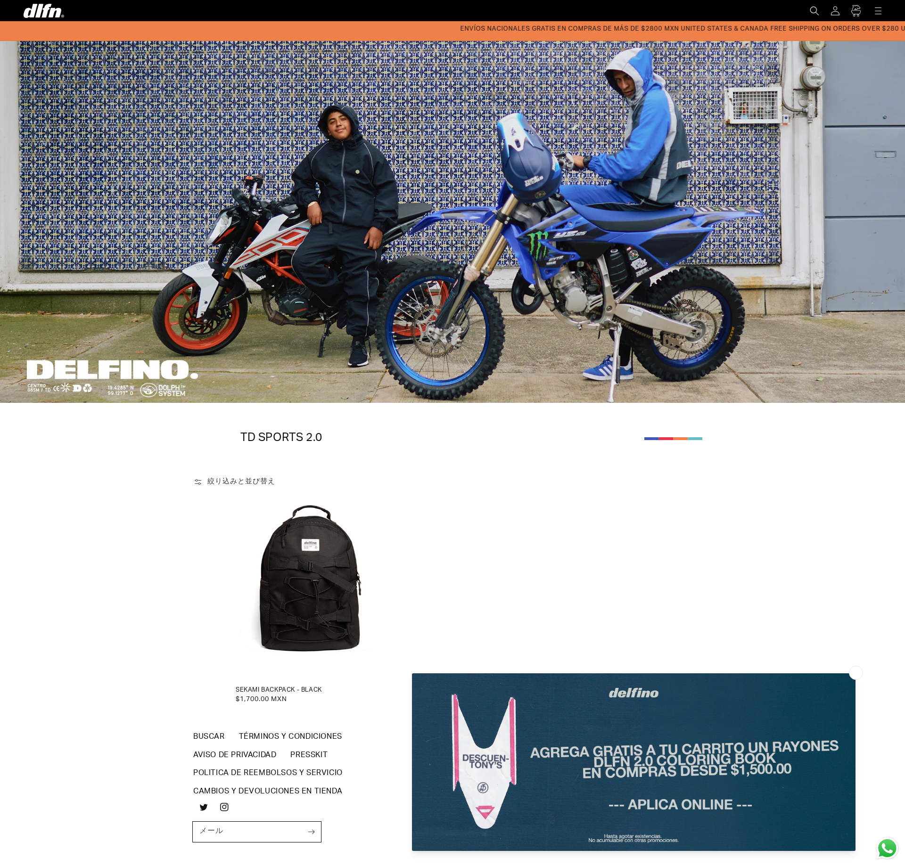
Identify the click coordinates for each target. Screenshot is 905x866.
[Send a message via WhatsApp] (887, 848)
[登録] (311, 831)
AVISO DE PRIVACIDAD (234, 756)
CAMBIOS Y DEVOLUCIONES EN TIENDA (267, 792)
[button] (814, 10)
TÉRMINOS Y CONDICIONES (290, 737)
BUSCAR (209, 737)
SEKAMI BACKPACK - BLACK (279, 690)
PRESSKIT (309, 756)
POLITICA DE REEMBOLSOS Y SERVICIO (268, 773)
